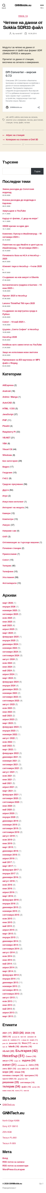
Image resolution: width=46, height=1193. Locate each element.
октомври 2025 (10, 614)
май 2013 (7, 1008)
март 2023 (7, 723)
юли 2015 (7, 918)
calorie (5, 1040)
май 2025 (7, 625)
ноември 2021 (9, 760)
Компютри (7, 519)
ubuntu (26, 1046)
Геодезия (7, 472)
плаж (20, 1071)
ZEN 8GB (7, 1131)
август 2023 (8, 704)
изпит (9, 1064)
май (34, 1068)
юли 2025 (7, 617)
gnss (5, 1043)
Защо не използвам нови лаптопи (20, 352)
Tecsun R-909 (9, 1143)
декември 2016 (10, 877)
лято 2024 (23, 1068)
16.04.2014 (32, 33)
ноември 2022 (9, 734)
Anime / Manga (10, 396)
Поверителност (9, 1187)
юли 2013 (7, 1001)
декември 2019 (10, 820)
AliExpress (7, 385)
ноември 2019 (9, 824)
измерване (21, 119)
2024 (30, 1032)
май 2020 (7, 809)
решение (10, 1082)
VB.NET (6, 437)
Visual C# (23, 16)
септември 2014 (10, 948)
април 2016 (8, 892)
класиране (22, 1065)
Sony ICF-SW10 (10, 1126)
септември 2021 (10, 768)
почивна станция (12, 1075)
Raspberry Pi (9, 431)
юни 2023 (7, 711)
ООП (4, 536)
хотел (36, 1087)
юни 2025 (7, 621)
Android (6, 391)
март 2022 (7, 749)
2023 (18, 1033)
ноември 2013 (9, 986)
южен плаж (8, 1090)
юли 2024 (7, 663)
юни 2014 (7, 959)
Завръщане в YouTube (14, 210)
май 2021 (7, 783)
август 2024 (8, 659)
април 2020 (8, 813)
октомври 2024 (10, 651)
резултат (22, 1079)
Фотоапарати (9, 583)
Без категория (10, 460)
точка (15, 122)
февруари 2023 (10, 726)
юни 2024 (7, 666)
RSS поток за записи (13, 1161)
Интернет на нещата (13, 507)
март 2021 (7, 790)
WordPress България (13, 1169)
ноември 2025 (9, 610)
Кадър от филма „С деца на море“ (20, 218)
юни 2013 (7, 1005)
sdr (7, 117)
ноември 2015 (9, 911)
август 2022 (8, 738)
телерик (11, 1086)
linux (26, 1043)
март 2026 (7, 602)
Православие (9, 554)
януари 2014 (8, 978)
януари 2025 (8, 640)
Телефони (7, 571)
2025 (6, 1036)
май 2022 (7, 745)
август (7, 1060)
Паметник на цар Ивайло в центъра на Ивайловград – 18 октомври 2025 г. (22, 246)
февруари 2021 (10, 794)
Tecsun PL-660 (9, 1137)
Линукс (6, 524)
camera (15, 1040)
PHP (4, 420)
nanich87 (18, 33)
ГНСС (5, 478)
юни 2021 (7, 779)
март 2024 (7, 678)
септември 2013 (10, 993)
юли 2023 (7, 708)
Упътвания (8, 577)
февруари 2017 (10, 869)
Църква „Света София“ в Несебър (20, 329)
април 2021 (8, 787)
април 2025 (8, 629)
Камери (6, 513)
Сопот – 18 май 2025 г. (13, 321)
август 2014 (8, 952)
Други (5, 490)
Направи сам (9, 530)
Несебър (13, 1055)
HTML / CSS (8, 408)
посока (30, 119)
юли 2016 (7, 884)
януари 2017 (8, 873)
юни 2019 (7, 843)
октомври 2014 (10, 944)
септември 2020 (10, 802)
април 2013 (8, 1012)
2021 (7, 1032)
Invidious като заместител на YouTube (22, 344)
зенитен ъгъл (11, 119)
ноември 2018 (9, 854)
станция (9, 122)
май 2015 (7, 926)
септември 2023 (10, 700)
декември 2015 (10, 907)
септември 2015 (10, 914)
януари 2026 (8, 606)
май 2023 (7, 715)
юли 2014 (7, 956)
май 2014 (7, 963)
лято (34, 1064)
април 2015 (8, 929)
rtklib (35, 1043)
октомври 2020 (10, 798)
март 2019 (7, 847)
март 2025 (7, 632)
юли (18, 1090)
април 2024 (8, 674)
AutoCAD (7, 402)
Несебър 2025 (9, 337)
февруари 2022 (10, 753)
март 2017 (7, 865)
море (7, 1071)
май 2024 (7, 670)
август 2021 (8, 772)
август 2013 (8, 997)
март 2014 (7, 971)
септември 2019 (10, 832)
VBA (4, 443)
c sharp (25, 1040)
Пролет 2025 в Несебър (14, 295)
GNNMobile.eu (23, 5)
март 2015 (7, 933)
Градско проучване (12, 484)
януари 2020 (8, 817)
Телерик (6, 565)
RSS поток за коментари (15, 1165)
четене (27, 122)
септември (27, 1082)
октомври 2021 (10, 764)
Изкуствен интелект (13, 501)
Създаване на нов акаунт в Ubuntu (20, 277)
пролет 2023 (9, 1078)
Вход (5, 1158)
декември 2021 (10, 756)
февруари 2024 (10, 681)
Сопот (5, 559)
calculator (31, 1037)
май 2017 (7, 862)
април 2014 (8, 967)
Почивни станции (11, 548)
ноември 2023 (9, 693)
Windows (7, 455)
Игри (5, 495)
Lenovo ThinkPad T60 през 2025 (18, 303)
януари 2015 (8, 937)
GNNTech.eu (8, 1104)
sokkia (17, 117)
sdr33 (11, 117)
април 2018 (8, 858)
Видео (5, 466)
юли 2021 (7, 775)
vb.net (8, 1051)
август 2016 (8, 881)
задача (29, 1060)
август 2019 (8, 835)
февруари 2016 (10, 899)
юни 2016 (7, 888)
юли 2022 (7, 741)
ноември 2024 (9, 647)
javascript (15, 1043)
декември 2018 (10, 850)
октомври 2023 (10, 696)
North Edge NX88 (10, 1120)
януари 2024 (8, 685)
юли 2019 (7, 839)
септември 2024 (10, 655)
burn (23, 1037)
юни (26, 1091)
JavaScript (7, 414)
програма (31, 1075)
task (4, 1047)
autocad (15, 1037)
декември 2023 (10, 689)
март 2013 (7, 1016)
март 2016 (7, 896)
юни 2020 (7, 805)
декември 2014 (10, 941)
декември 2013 (10, 982)
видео (17, 1061)
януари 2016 (8, 903)
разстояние (38, 119)
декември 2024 (10, 644)
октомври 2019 (10, 828)
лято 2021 (9, 1068)
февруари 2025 (10, 636)
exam (34, 1040)
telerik (13, 1046)
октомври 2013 (10, 989)
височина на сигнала (28, 117)
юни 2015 (7, 922)
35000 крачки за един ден (15, 226)
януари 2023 (8, 730)
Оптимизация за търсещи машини (20, 542)
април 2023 (8, 719)
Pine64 (5, 425)
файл (21, 122)
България (26, 1050)
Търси (37, 171)
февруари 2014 (10, 974)
